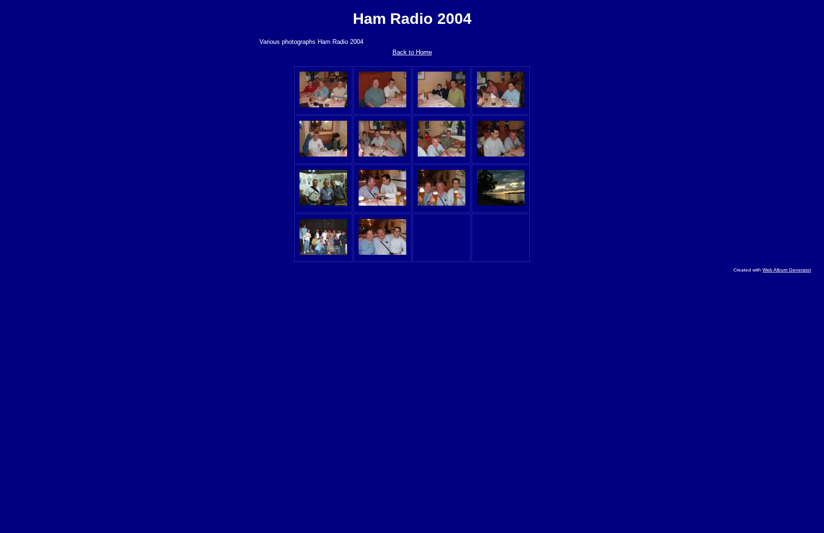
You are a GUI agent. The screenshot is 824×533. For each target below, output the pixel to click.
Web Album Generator (786, 269)
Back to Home (412, 52)
